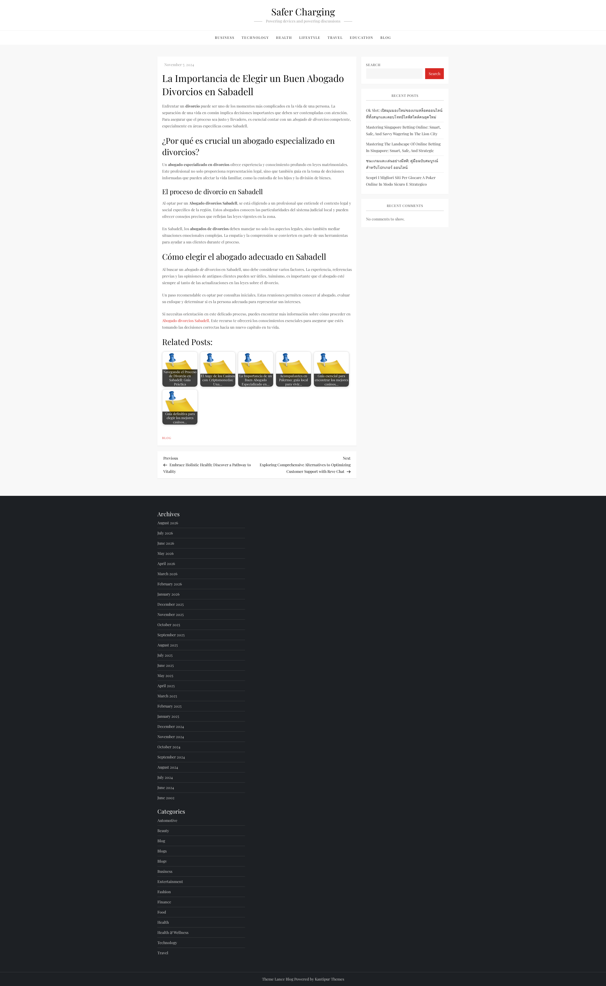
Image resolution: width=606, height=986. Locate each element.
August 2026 (167, 522)
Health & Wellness (172, 932)
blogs (162, 850)
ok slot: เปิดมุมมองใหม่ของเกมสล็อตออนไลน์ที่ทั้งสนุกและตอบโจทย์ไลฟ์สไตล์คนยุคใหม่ (404, 114)
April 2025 (166, 685)
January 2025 (168, 716)
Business (225, 37)
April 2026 (166, 563)
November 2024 (170, 736)
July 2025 (165, 655)
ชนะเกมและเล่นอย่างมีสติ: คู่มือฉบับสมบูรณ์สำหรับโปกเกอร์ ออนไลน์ (402, 164)
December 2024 (170, 726)
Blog (385, 37)
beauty (163, 830)
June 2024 (165, 787)
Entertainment (170, 881)
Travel (335, 37)
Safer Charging (303, 11)
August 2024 (167, 767)
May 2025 (165, 675)
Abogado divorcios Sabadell (185, 320)
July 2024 (165, 777)
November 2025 (170, 614)
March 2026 (167, 573)
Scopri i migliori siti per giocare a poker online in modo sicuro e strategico (401, 181)
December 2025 (170, 604)
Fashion (164, 891)
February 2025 (169, 706)
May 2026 (165, 553)
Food (161, 912)
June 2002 (165, 797)
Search (373, 65)
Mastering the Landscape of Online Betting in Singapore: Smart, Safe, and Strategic (403, 147)
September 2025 (171, 634)
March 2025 (167, 695)
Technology (255, 37)
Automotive (167, 820)
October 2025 (168, 624)
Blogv (162, 861)
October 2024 (168, 746)
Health (284, 37)
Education (361, 37)
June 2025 (165, 665)
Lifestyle (310, 37)
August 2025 (167, 644)
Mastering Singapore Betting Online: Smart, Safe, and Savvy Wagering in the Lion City (403, 130)
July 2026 (165, 532)
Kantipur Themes (329, 979)
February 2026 (169, 583)
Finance (164, 901)
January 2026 (168, 594)
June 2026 (165, 543)
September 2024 (171, 756)
